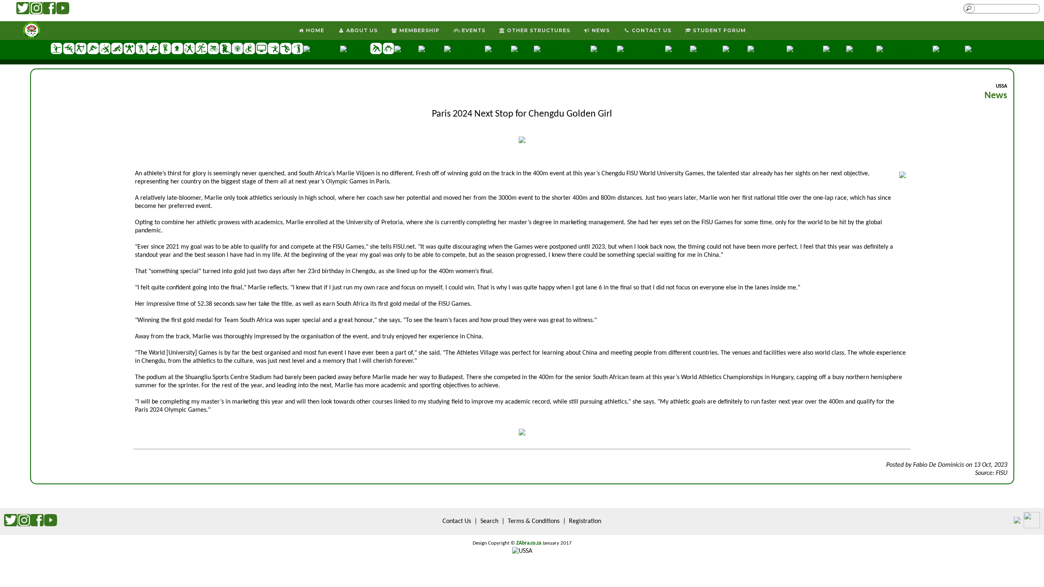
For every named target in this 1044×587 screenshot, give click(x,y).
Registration (585, 521)
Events (472, 30)
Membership (419, 30)
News (600, 30)
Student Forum (718, 30)
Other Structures (537, 30)
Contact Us (650, 30)
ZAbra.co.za (528, 543)
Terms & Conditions (534, 521)
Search (489, 521)
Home (314, 30)
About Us (361, 30)
